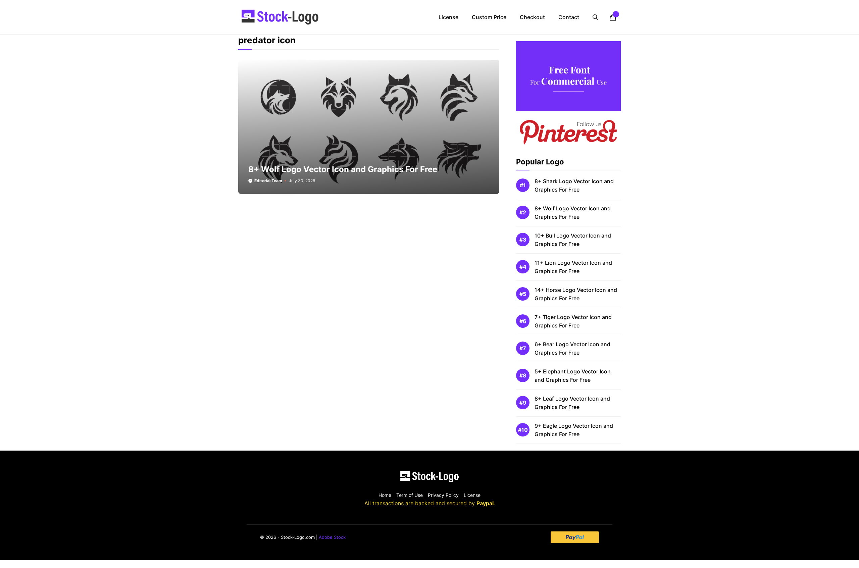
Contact (568, 17)
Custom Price (489, 17)
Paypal (485, 503)
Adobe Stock (332, 537)
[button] (595, 17)
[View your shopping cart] (613, 17)
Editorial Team (268, 180)
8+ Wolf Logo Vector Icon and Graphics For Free (342, 169)
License (448, 17)
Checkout (532, 17)
